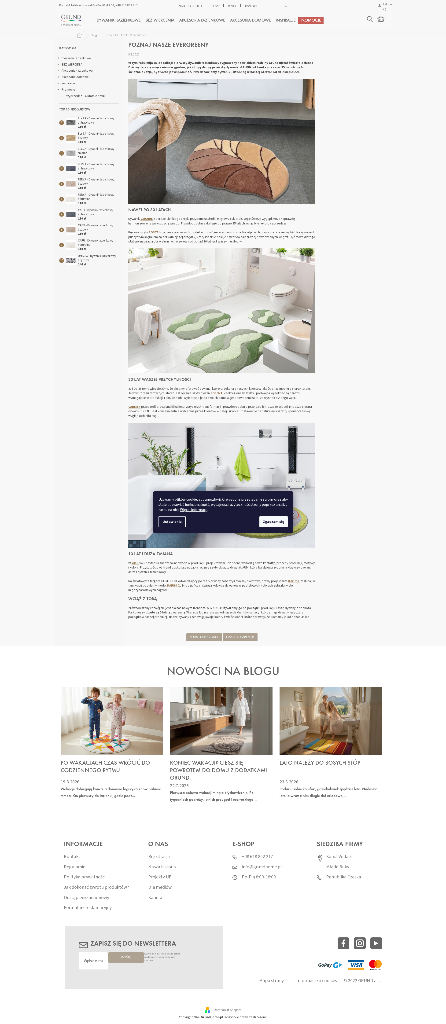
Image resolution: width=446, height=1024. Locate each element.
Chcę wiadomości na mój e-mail (223, 538)
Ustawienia (172, 521)
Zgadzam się (273, 521)
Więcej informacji (193, 509)
